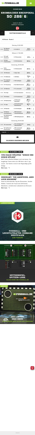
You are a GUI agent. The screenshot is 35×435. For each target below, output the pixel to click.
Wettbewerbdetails (17, 33)
